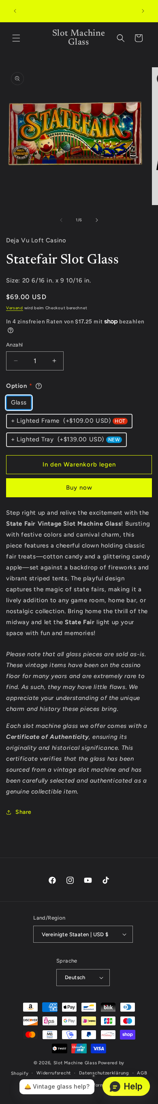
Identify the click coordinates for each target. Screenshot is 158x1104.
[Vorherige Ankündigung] (15, 11)
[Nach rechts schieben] (97, 220)
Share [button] (23, 812)
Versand (14, 307)
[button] (16, 38)
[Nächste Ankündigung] (143, 11)
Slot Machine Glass (75, 1062)
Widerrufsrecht (53, 1073)
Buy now (79, 487)
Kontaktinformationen (96, 1085)
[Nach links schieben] (61, 220)
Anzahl (14, 345)
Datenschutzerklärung (104, 1073)
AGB (142, 1073)
